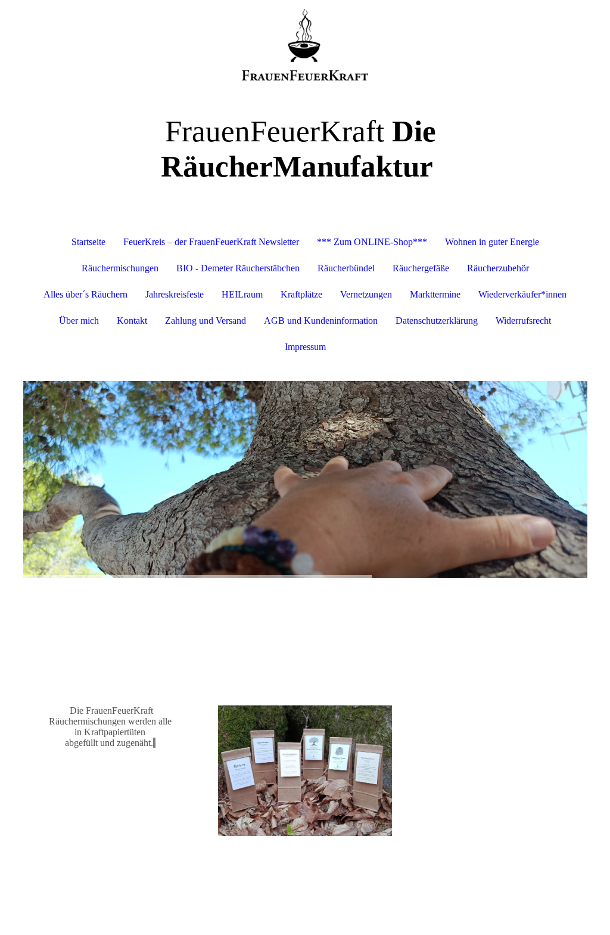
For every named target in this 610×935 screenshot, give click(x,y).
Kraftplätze (301, 294)
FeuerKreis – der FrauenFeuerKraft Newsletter (211, 242)
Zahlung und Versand (205, 320)
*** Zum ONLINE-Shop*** (372, 242)
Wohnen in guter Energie (492, 242)
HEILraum (242, 294)
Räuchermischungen (120, 268)
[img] (305, 44)
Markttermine (435, 294)
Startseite (88, 242)
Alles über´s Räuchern (85, 294)
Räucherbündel (346, 268)
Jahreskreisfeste (174, 294)
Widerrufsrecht (523, 320)
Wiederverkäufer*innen (522, 294)
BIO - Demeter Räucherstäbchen (238, 268)
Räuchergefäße (421, 268)
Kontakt (132, 320)
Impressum (305, 347)
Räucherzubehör (498, 268)
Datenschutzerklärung (437, 320)
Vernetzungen (366, 294)
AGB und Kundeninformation (321, 320)
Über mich (79, 320)
